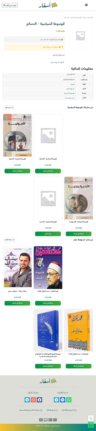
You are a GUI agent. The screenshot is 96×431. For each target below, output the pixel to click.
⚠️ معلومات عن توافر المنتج (52, 47)
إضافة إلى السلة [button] (48, 171)
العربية (72, 84)
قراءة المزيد (48, 234)
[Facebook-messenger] (62, 400)
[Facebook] (39, 400)
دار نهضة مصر (55, 62)
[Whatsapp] (68, 400)
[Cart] (91, 418)
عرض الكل (8, 107)
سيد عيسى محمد (69, 98)
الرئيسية (90, 17)
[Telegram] (56, 400)
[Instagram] (33, 400)
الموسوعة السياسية (69, 93)
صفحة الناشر (8, 240)
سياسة (85, 17)
